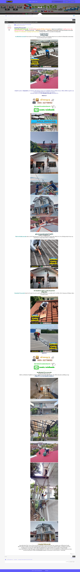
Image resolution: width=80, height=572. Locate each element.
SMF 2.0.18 (33, 570)
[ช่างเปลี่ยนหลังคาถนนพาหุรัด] (42, 104)
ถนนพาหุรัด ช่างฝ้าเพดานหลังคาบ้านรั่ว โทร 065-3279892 (23, 24)
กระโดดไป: (67, 561)
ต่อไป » (74, 18)
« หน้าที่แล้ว (72, 18)
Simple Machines (40, 570)
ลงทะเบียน (48, 10)
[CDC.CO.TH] (9, 1)
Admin (9, 24)
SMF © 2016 (36, 570)
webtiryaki (46, 570)
